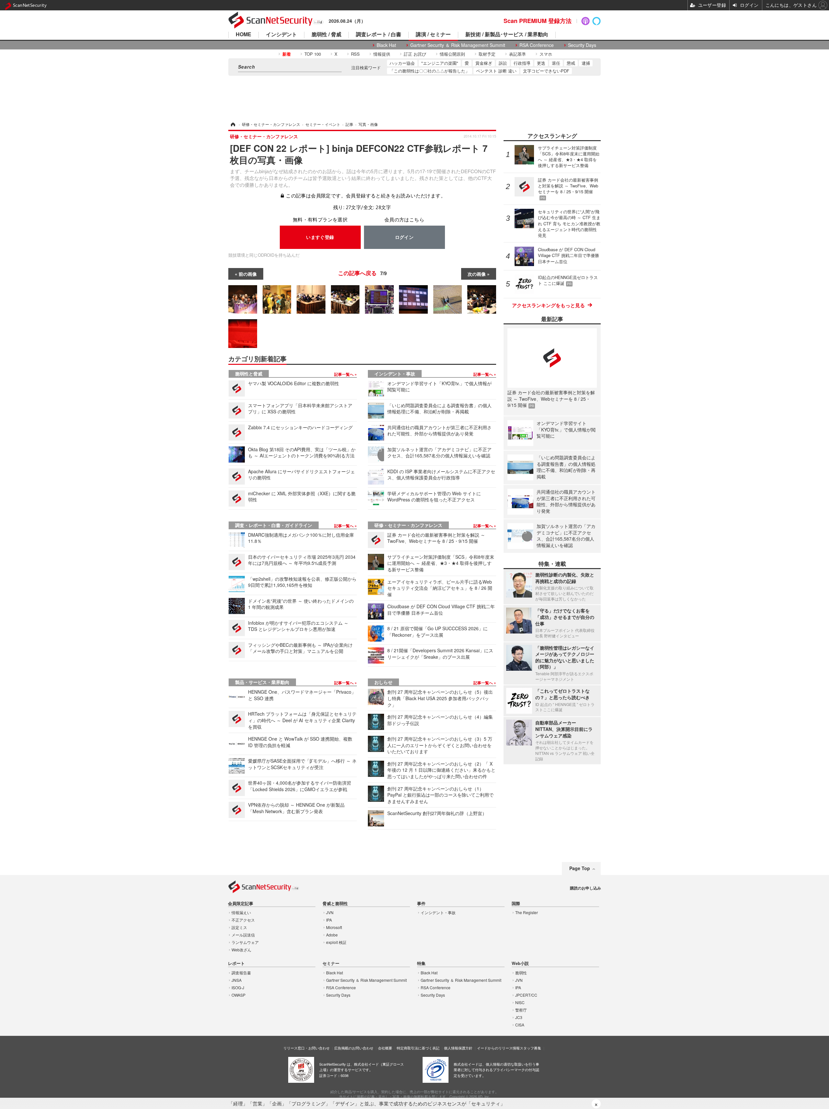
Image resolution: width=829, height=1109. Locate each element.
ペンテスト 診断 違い (496, 71)
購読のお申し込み (585, 888)
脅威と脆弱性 (335, 903)
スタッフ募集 (530, 1047)
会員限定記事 (240, 903)
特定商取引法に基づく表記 (418, 1047)
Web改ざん (241, 949)
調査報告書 (241, 972)
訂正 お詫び (415, 54)
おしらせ (383, 682)
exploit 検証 (336, 942)
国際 (516, 903)
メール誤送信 (243, 934)
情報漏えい (241, 912)
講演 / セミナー (433, 35)
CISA (519, 1024)
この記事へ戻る (362, 273)
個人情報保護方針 (458, 1047)
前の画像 (248, 274)
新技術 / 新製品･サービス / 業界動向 (506, 35)
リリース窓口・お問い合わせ (306, 1047)
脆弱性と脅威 (248, 373)
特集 (421, 963)
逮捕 (586, 63)
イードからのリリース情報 (498, 1047)
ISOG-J (238, 987)
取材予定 (487, 54)
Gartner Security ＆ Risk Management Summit (457, 45)
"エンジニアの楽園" (439, 63)
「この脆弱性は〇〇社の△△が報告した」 (430, 71)
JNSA (237, 980)
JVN (330, 912)
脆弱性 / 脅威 (326, 35)
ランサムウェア (245, 942)
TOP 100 (312, 54)
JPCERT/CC (526, 995)
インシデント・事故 (394, 373)
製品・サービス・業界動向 (262, 682)
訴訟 (503, 63)
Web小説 (520, 963)
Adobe (332, 934)
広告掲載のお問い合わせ (353, 1047)
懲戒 (571, 63)
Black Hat (386, 45)
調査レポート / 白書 (378, 35)
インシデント (281, 35)
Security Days (582, 45)
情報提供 (381, 54)
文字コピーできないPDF (546, 71)
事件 (421, 903)
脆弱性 (521, 972)
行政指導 (522, 63)
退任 (556, 63)
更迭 (541, 63)
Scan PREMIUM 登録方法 (538, 21)
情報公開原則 (452, 54)
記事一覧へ (344, 374)
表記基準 (517, 54)
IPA (329, 920)
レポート (236, 963)
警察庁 (521, 1010)
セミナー (331, 963)
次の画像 (477, 274)
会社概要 (385, 1047)
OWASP (238, 995)
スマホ (545, 54)
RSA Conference (536, 45)
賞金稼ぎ (483, 63)
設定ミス (239, 927)
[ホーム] (232, 124)
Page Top (579, 868)
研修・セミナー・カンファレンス (408, 525)
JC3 (518, 1017)
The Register (526, 912)
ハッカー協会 (402, 63)
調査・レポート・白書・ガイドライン (273, 525)
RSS (355, 54)
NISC (520, 1002)
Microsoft (334, 927)
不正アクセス (243, 920)
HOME (243, 35)
